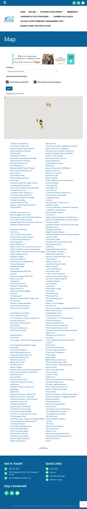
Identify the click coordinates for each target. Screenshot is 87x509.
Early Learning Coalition (54, 212)
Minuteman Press (52, 296)
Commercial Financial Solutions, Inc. (59, 193)
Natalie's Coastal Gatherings (20, 303)
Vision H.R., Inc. (51, 431)
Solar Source (14, 384)
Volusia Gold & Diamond (19, 433)
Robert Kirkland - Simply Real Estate (59, 365)
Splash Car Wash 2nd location (56, 389)
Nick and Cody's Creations (19, 308)
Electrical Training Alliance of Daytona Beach (62, 220)
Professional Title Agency (55, 352)
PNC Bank (49, 338)
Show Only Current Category (49, 82)
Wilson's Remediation (18, 441)
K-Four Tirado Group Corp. (55, 274)
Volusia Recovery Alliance (19, 436)
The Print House (52, 416)
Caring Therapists (52, 183)
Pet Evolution (15, 325)
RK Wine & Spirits (16, 365)
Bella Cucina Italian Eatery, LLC (21, 170)
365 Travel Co (51, 143)
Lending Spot (15, 281)
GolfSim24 (49, 247)
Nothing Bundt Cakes (53, 313)
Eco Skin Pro (50, 215)
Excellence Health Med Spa (20, 225)
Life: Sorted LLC (51, 283)
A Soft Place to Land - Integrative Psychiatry (62, 146)
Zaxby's (48, 441)
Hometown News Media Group (21, 261)
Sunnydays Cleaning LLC (18, 404)
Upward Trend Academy (54, 426)
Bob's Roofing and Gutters (19, 178)
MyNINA (49, 301)
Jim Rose (13, 274)
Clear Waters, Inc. (52, 188)
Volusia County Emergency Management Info (41, 21)
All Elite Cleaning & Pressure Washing (59, 153)
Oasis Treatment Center (19, 315)
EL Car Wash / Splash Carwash (21, 220)
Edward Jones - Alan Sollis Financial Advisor (26, 217)
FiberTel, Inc (14, 232)
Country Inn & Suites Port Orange (22, 198)
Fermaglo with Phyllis (53, 229)
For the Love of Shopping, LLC (20, 239)
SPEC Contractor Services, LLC (57, 387)
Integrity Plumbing (17, 266)
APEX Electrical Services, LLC (56, 158)
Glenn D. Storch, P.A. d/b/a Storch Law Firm (25, 247)
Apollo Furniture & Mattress (20, 161)
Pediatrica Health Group (54, 323)
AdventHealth (15, 153)
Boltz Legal (14, 180)
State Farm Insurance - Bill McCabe (23, 394)
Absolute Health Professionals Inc (22, 148)
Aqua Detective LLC (53, 161)
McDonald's (50, 291)
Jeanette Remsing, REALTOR (20, 271)
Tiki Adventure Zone (17, 424)
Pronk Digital (50, 355)
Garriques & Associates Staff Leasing (59, 242)
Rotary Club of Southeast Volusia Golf (24, 372)
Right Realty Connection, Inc (56, 360)
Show (9, 88)
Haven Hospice (51, 259)
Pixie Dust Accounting (18, 330)
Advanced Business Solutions (20, 151)
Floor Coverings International (20, 234)
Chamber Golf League (63, 16)
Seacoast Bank (15, 377)
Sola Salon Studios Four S (54, 382)
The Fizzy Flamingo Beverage (21, 411)
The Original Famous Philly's (56, 414)
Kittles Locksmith (16, 279)
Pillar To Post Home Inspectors (57, 325)
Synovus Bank (51, 406)
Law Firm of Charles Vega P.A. (56, 279)
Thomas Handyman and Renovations (23, 421)
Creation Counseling (17, 200)
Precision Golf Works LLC (55, 347)
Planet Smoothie (16, 335)
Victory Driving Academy (19, 431)
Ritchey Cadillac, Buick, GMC (56, 362)
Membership (72, 12)
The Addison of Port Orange (20, 409)
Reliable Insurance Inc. (18, 360)
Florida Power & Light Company (21, 237)
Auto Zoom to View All (19, 82)
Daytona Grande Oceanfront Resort (23, 205)
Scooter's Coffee (52, 374)
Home (22, 12)
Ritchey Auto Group (17, 362)
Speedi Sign (14, 389)
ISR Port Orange (52, 266)
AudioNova (50, 166)
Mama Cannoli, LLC (17, 288)
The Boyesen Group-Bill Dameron (58, 409)
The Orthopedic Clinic (18, 416)
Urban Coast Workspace (19, 428)
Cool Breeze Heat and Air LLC (21, 195)
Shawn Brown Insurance (18, 379)
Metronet (13, 293)
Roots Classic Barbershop (55, 370)
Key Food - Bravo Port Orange (57, 276)
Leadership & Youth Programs (34, 16)
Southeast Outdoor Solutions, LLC (22, 387)
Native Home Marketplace (20, 306)
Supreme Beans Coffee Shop (20, 406)
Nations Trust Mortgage (55, 303)
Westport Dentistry (53, 438)
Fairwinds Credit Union (18, 229)
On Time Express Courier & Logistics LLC (25, 318)
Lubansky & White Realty (19, 286)
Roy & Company (51, 372)
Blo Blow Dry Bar (52, 175)
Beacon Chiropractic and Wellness (58, 168)
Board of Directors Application (35, 26)
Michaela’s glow (16, 296)
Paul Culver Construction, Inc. (20, 323)
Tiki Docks (50, 424)
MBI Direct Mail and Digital (20, 291)
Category (10, 67)
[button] (47, 104)
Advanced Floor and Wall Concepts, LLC (60, 151)
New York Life (51, 306)
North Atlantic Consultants (20, 313)
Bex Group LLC (15, 173)
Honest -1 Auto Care (53, 261)
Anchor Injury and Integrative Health (23, 158)
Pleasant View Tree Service (55, 335)
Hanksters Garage (16, 256)
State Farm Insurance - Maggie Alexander (61, 397)
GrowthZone (72, 506)
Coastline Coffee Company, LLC (21, 193)
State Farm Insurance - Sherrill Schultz (23, 399)
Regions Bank (51, 357)
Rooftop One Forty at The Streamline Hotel (25, 370)
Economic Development (51, 12)
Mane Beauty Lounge (53, 288)
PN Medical (14, 338)
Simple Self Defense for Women (21, 382)
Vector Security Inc (52, 428)
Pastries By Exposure (53, 320)
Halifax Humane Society (19, 254)
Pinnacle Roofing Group (18, 328)
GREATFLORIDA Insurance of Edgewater (25, 249)
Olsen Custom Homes (54, 315)
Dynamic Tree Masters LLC (20, 212)
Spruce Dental (51, 392)
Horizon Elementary (17, 264)
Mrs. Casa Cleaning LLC (54, 298)
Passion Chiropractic (17, 320)
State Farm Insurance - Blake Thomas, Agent (62, 394)
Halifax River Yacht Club (54, 254)
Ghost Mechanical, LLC (54, 244)
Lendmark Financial (53, 281)
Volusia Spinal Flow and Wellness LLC (59, 436)
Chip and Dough (51, 185)
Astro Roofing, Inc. (17, 166)
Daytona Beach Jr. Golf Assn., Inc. (58, 202)
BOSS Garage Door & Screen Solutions (59, 180)
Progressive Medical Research (21, 355)
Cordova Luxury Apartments (56, 195)
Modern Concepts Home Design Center (24, 298)
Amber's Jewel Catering (54, 156)
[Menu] (4, 2)
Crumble (49, 200)
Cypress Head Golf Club (19, 202)
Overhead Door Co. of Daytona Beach (59, 318)
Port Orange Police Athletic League (23, 345)
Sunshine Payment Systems (55, 404)
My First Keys (15, 301)
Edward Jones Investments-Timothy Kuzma (61, 217)
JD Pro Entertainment (53, 269)
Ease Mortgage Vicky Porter (20, 215)
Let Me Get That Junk (18, 283)
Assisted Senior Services (54, 163)
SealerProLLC (50, 377)
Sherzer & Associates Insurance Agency (60, 379)
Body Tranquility (52, 178)
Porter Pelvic (50, 345)
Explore (32, 12)
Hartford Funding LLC (18, 259)
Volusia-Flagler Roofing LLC (20, 438)
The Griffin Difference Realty (56, 411)
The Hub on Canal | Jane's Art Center (23, 414)
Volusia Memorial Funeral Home (57, 433)
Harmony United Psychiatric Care (58, 256)
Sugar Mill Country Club (19, 401)
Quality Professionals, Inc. (19, 357)
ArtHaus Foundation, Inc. (19, 163)
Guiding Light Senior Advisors (56, 249)
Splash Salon (14, 392)
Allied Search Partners (18, 156)
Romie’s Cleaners (16, 367)
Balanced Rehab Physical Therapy (22, 168)
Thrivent (49, 421)
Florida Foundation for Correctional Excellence (62, 234)
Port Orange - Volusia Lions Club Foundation (26, 340)
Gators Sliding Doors (17, 244)
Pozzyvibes (14, 347)
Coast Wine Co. (51, 190)
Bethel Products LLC (53, 170)
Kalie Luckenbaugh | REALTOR (21, 276)
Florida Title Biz (51, 237)
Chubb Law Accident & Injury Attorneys (24, 188)
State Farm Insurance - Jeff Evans (22, 397)
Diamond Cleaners (52, 205)
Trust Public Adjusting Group (20, 426)
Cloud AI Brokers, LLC (18, 190)
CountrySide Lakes (52, 198)
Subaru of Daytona (52, 399)
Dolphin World (15, 207)
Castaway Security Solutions (20, 185)
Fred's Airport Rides (53, 239)
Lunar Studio (50, 286)
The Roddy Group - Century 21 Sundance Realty (27, 419)
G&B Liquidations (16, 242)
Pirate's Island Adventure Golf (56, 328)
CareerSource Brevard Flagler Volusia (23, 183)
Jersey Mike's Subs (52, 271)
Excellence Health (52, 222)
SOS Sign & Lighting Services (56, 384)
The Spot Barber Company (55, 419)
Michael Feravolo (52, 293)
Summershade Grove (53, 401)
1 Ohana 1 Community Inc (19, 143)
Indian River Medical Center (56, 264)
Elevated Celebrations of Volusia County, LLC (26, 222)
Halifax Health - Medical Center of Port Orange (27, 252)
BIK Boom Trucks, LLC (54, 173)
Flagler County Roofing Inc (55, 232)
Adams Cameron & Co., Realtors (57, 148)
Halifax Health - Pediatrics (55, 252)
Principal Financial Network (56, 350)
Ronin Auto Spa (51, 367)
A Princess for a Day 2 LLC (19, 146)
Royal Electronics (16, 374)
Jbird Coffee (14, 269)
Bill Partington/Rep (17, 175)
